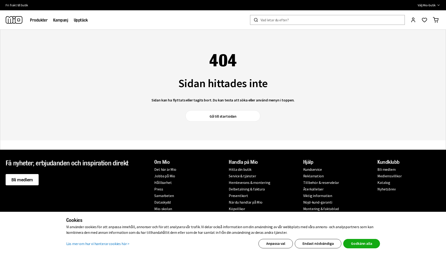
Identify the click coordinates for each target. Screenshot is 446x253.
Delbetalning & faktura (247, 189)
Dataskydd (162, 202)
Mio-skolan (163, 208)
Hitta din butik (240, 169)
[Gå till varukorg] (435, 20)
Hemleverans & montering (249, 182)
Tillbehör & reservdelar (321, 182)
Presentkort (238, 195)
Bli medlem (22, 179)
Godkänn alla (361, 243)
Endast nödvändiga (318, 243)
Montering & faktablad (321, 208)
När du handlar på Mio (245, 202)
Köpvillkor (237, 208)
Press (158, 189)
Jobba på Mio (164, 176)
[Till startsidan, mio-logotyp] (14, 20)
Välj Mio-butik (427, 5)
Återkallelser (313, 189)
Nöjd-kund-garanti (317, 202)
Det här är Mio (165, 169)
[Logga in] (413, 20)
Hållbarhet (163, 182)
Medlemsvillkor (389, 176)
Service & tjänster (242, 176)
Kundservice (312, 169)
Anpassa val (275, 243)
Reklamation (313, 176)
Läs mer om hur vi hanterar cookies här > (98, 243)
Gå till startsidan (223, 116)
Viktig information (317, 195)
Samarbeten (164, 195)
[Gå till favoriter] (424, 20)
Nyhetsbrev (386, 189)
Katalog (383, 182)
